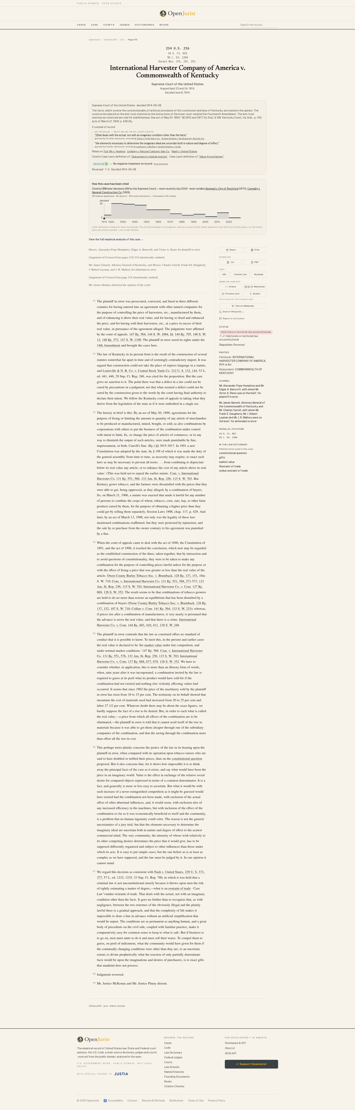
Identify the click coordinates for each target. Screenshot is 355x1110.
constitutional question (187, 758)
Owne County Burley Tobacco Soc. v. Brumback (161, 603)
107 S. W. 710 (120, 608)
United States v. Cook (169, 146)
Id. (172, 334)
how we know (161, 164)
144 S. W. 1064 (157, 334)
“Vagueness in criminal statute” (149, 156)
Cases (81, 25)
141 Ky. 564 (162, 608)
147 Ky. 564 (137, 334)
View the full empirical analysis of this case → (116, 239)
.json (105, 1006)
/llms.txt (230, 1048)
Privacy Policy (216, 1100)
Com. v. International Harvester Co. (136, 581)
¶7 (94, 871)
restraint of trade (179, 888)
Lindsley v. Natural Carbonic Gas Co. (148, 151)
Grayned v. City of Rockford (221, 188)
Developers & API (235, 1042)
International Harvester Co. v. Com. (167, 586)
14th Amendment (108, 345)
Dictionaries (144, 25)
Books (164, 25)
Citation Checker (174, 1086)
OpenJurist (94, 39)
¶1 (94, 300)
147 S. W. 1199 (130, 339)
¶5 (94, 633)
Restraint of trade (230, 466)
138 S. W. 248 (169, 625)
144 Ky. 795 (183, 334)
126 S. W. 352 (113, 592)
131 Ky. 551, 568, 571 (176, 581)
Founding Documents (177, 1076)
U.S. (122, 39)
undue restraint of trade (233, 470)
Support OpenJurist (251, 1064)
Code (94, 25)
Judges (125, 25)
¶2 (94, 353)
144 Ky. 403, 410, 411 (143, 625)
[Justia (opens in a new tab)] (121, 1073)
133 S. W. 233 (181, 608)
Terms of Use (196, 1100)
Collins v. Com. (142, 608)
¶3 (94, 412)
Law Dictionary (173, 1052)
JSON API (230, 1053)
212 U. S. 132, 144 (184, 370)
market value (153, 645)
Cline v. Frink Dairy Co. (148, 138)
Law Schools (171, 1067)
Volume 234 (110, 39)
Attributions (176, 1100)
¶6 (94, 747)
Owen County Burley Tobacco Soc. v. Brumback (139, 575)
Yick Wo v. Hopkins (114, 151)
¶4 (94, 542)
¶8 (94, 973)
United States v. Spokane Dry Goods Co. (182, 138)
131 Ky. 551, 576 (114, 656)
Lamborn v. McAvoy (146, 146)
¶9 (94, 983)
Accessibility (113, 1100)
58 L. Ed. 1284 (177, 57)
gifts (222, 457)
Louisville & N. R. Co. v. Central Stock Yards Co (136, 370)
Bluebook (258, 274)
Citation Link (240, 274)
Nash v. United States (184, 151)
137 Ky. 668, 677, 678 (143, 661)
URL (224, 274)
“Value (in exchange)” (211, 156)
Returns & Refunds (153, 1100)
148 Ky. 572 (110, 339)
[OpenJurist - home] (177, 13)
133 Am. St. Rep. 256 (156, 478)
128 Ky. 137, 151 (185, 575)
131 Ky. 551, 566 (127, 478)
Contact (132, 1100)
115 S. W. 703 (182, 478)
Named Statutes (174, 1071)
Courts (108, 25)
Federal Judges (173, 1057)
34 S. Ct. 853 (177, 53)
